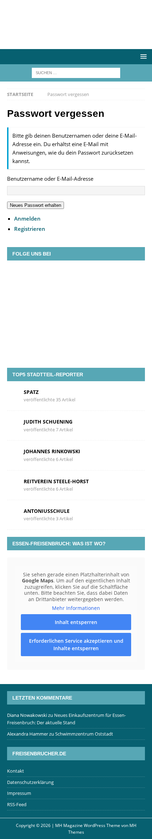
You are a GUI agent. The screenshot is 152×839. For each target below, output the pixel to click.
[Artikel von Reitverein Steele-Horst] (12, 484)
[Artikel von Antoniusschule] (12, 514)
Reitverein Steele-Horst (56, 481)
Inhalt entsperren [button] (76, 622)
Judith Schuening (48, 421)
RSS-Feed (17, 804)
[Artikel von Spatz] (12, 395)
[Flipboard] (86, 276)
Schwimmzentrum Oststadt (84, 734)
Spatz (31, 392)
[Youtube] (107, 276)
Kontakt (15, 771)
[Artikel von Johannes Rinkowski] (12, 454)
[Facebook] (45, 276)
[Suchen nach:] (76, 72)
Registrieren (29, 228)
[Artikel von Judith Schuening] (12, 425)
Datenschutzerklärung (30, 782)
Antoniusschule (47, 511)
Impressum (19, 793)
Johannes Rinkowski (52, 451)
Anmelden (27, 218)
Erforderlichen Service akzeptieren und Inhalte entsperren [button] (76, 644)
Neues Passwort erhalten (35, 205)
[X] (66, 276)
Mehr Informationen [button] (76, 608)
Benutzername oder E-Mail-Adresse (50, 178)
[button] (142, 56)
